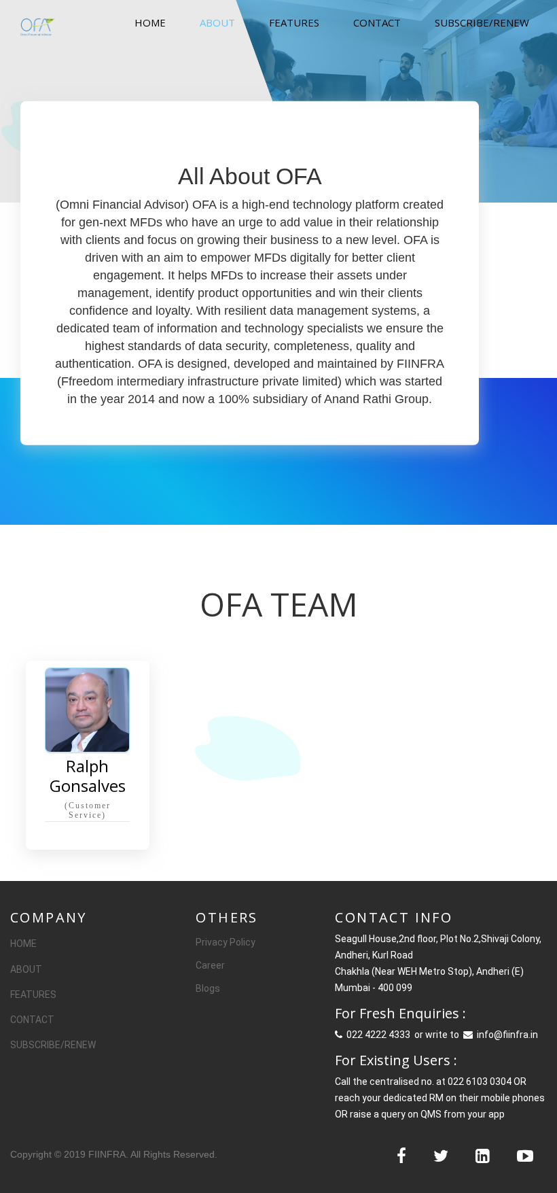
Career (210, 965)
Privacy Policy (225, 942)
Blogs (208, 988)
